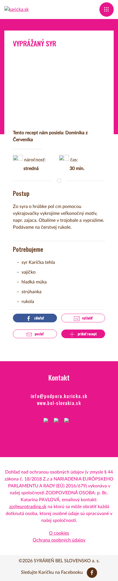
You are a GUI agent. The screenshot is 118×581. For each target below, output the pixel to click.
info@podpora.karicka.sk (59, 396)
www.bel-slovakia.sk (59, 403)
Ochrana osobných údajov (59, 540)
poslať (39, 334)
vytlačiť (87, 318)
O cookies (59, 533)
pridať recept (87, 334)
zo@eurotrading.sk (27, 506)
